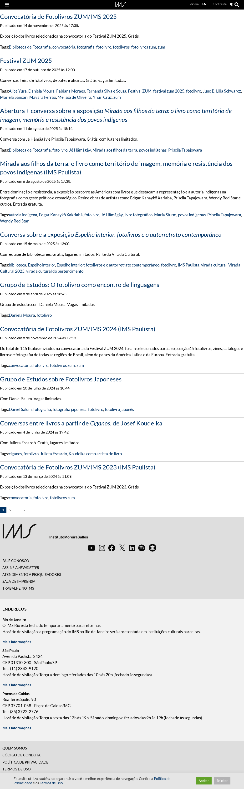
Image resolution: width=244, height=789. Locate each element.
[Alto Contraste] (231, 4)
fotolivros (121, 46)
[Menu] (6, 5)
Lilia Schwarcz (228, 91)
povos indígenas (153, 150)
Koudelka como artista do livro (95, 453)
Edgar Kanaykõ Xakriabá (61, 214)
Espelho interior (41, 264)
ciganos (15, 453)
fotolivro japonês (119, 409)
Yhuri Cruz (102, 97)
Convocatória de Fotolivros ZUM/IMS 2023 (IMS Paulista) (77, 467)
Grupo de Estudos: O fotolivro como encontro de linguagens (79, 284)
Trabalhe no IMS (18, 588)
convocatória (63, 46)
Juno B (208, 91)
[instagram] (102, 547)
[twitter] (122, 548)
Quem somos (14, 748)
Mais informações (16, 642)
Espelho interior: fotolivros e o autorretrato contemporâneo (108, 264)
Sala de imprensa (18, 581)
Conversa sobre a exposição (110, 234)
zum (161, 46)
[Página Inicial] (121, 4)
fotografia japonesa (69, 409)
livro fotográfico (138, 214)
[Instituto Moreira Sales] (45, 533)
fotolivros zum (143, 46)
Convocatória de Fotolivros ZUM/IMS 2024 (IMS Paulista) (77, 329)
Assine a (20, 567)
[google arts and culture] (152, 548)
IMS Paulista (188, 264)
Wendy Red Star (14, 220)
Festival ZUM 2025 (26, 60)
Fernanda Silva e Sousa (106, 91)
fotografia (86, 46)
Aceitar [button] (204, 781)
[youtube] (91, 547)
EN (204, 4)
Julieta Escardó (53, 453)
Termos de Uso (16, 769)
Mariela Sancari (14, 97)
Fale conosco (15, 560)
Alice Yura (18, 91)
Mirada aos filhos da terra (114, 150)
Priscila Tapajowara (185, 150)
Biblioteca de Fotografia (30, 46)
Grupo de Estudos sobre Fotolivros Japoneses (61, 379)
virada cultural (214, 264)
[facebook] (111, 547)
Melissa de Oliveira (74, 97)
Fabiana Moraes (70, 91)
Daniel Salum (20, 409)
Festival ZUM (140, 91)
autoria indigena (23, 214)
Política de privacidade (25, 762)
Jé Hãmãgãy (80, 150)
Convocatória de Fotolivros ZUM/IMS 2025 (58, 16)
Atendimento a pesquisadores (31, 574)
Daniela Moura (41, 91)
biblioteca (17, 264)
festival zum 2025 (168, 91)
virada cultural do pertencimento (54, 271)
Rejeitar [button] (222, 781)
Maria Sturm (165, 214)
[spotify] (141, 547)
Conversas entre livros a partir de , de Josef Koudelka (81, 423)
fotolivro (103, 46)
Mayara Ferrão (42, 97)
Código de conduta (21, 755)
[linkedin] (132, 547)
